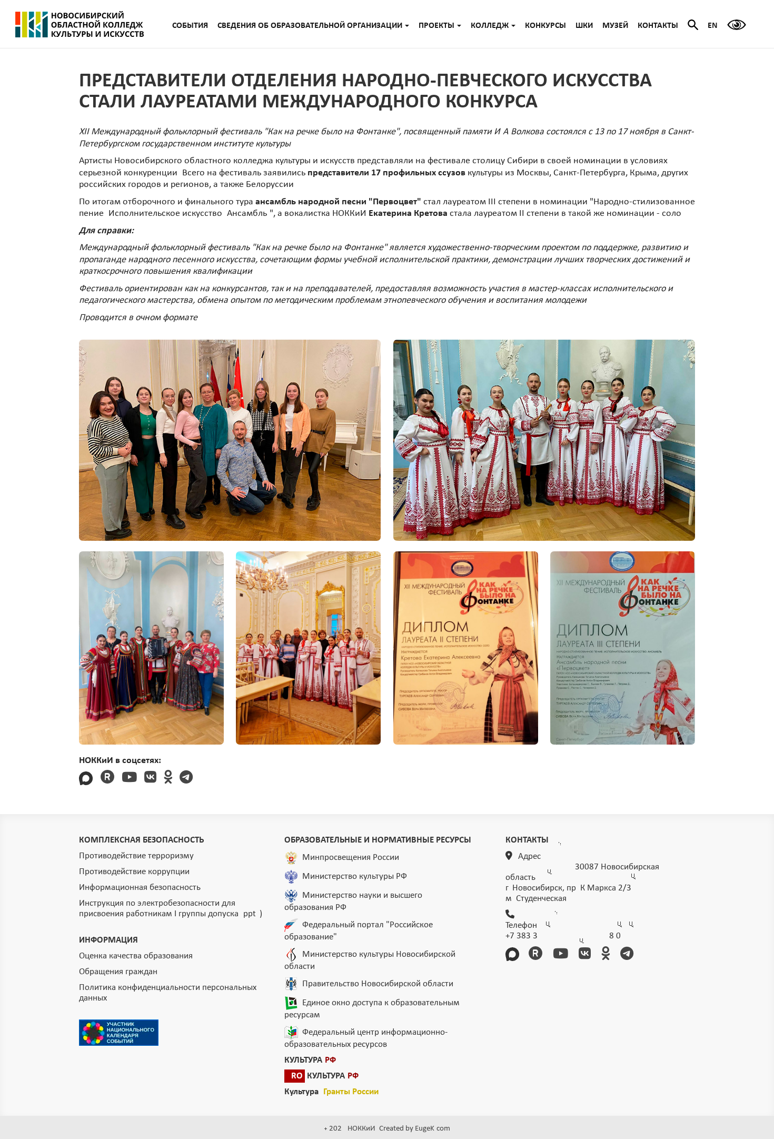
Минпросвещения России (350, 857)
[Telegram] (186, 778)
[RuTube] (107, 778)
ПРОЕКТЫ (436, 26)
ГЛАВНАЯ (79, 24)
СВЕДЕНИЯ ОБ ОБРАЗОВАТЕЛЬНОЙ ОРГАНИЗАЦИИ (309, 26)
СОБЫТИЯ (190, 26)
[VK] (150, 778)
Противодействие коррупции (134, 871)
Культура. (331, 1091)
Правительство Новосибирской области (377, 983)
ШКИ (584, 26)
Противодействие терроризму (136, 855)
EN (713, 26)
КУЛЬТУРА (310, 1060)
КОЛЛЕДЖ (490, 26)
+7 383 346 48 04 (563, 936)
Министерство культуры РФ (354, 875)
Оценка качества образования (136, 956)
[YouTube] (129, 778)
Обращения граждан (118, 971)
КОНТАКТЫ (658, 26)
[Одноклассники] (168, 778)
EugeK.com (432, 1129)
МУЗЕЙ (615, 26)
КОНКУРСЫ (545, 26)
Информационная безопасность (140, 887)
